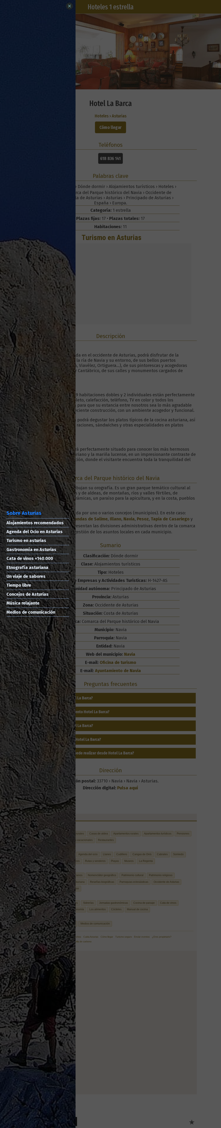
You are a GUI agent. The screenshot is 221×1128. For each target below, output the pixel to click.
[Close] (69, 6)
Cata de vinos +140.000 (29, 558)
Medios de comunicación (30, 612)
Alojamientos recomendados (35, 522)
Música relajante (22, 603)
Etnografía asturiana (27, 567)
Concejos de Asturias (27, 594)
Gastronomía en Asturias (31, 549)
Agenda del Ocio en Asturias (34, 531)
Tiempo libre (18, 585)
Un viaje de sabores (26, 576)
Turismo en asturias (26, 540)
